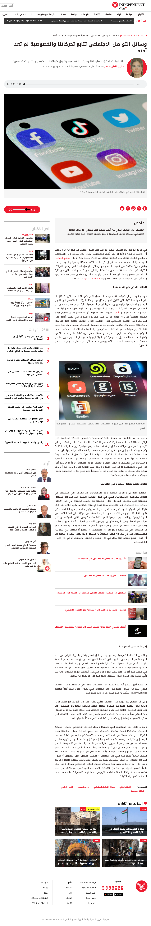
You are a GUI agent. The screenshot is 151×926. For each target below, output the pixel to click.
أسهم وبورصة (27, 234)
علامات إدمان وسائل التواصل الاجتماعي (105, 576)
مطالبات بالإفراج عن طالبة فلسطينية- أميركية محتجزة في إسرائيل (19, 257)
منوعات (85, 14)
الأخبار (141, 14)
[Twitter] (119, 888)
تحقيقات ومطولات (46, 14)
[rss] (103, 888)
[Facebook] (122, 888)
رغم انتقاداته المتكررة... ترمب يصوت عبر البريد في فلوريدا (37, 20)
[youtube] (113, 888)
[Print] (122, 208)
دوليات (30, 284)
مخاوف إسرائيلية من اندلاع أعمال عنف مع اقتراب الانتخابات (19, 274)
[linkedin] (110, 888)
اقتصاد (108, 14)
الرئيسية (142, 35)
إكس (117, 312)
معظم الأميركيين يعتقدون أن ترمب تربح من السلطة (20, 289)
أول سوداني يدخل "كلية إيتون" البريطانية (27, 337)
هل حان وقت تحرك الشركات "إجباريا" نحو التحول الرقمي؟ (95, 610)
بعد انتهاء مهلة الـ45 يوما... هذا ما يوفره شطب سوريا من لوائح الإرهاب (25, 349)
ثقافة (97, 14)
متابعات (30, 267)
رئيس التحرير (90, 893)
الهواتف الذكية (92, 278)
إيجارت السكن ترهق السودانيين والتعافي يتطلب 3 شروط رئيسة (78, 830)
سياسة (129, 14)
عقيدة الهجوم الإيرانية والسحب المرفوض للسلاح (20, 510)
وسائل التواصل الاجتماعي (104, 787)
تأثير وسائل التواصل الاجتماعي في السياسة (102, 559)
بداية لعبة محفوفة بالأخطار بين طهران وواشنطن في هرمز (20, 492)
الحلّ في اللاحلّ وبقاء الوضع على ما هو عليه (19, 564)
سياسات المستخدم (88, 882)
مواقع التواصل (62, 258)
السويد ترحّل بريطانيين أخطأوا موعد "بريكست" (21, 303)
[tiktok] (106, 888)
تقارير (123, 35)
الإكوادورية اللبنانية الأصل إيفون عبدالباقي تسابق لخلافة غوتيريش (93, 20)
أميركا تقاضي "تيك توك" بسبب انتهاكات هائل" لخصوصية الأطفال (90, 627)
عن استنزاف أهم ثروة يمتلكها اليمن (20, 474)
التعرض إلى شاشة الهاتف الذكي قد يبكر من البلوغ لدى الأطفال (91, 593)
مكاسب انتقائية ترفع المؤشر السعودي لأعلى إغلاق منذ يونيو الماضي (18, 241)
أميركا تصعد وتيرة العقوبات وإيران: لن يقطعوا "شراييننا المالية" (24, 432)
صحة (63, 14)
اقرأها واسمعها (138, 791)
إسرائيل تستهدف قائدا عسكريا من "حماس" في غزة (25, 373)
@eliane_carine (79, 66)
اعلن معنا (92, 903)
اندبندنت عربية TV (22, 14)
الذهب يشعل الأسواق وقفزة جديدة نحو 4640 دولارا (25, 361)
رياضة (73, 14)
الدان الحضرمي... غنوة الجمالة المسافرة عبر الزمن (19, 318)
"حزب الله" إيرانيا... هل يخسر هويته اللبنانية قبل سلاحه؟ (25, 408)
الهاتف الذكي (125, 787)
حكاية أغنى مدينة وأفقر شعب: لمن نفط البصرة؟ (125, 861)
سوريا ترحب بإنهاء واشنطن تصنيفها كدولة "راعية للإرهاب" (24, 385)
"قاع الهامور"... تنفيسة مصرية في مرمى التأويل (25, 420)
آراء (119, 14)
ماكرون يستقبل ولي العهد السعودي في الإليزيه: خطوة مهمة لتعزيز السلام (23, 396)
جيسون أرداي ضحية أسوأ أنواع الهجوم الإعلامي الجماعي (20, 546)
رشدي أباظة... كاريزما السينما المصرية (24, 442)
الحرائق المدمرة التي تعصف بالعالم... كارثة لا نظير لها (22, 528)
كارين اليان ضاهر (114, 66)
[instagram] (116, 888)
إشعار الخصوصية (89, 887)
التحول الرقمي (67, 787)
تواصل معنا (91, 898)
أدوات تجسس (83, 787)
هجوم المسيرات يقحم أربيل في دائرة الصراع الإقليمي (127, 830)
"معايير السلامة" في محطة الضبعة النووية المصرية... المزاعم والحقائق (77, 861)
